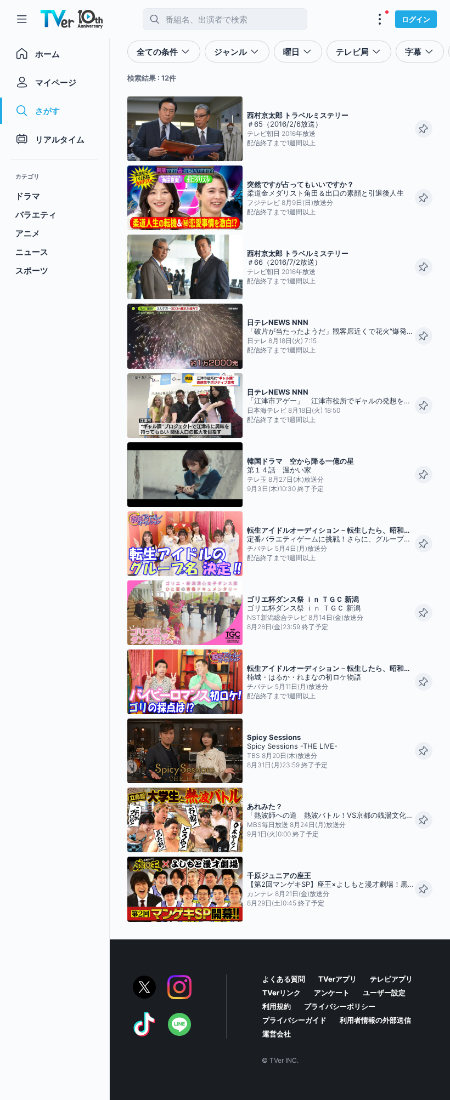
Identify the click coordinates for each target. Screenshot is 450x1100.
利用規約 (276, 1006)
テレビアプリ (391, 978)
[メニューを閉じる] (22, 19)
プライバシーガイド (294, 1020)
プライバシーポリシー (339, 1006)
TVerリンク (281, 992)
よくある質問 (283, 978)
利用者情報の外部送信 (375, 1020)
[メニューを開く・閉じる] (380, 19)
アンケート (332, 992)
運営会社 (276, 1033)
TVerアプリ (337, 978)
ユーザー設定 (384, 992)
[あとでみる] (423, 129)
